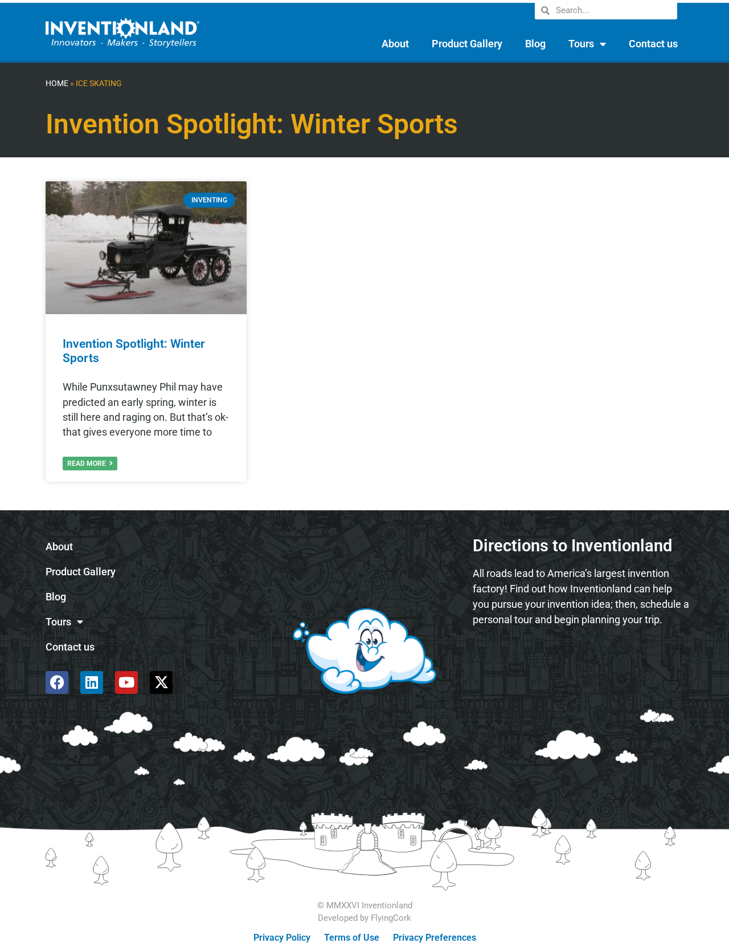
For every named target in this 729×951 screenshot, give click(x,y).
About (395, 44)
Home (57, 83)
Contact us (653, 44)
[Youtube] (126, 682)
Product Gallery (467, 44)
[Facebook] (57, 682)
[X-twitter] (161, 682)
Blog (535, 44)
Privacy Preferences (434, 937)
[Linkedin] (91, 682)
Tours (581, 44)
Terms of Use (351, 937)
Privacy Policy (281, 937)
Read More (87, 464)
